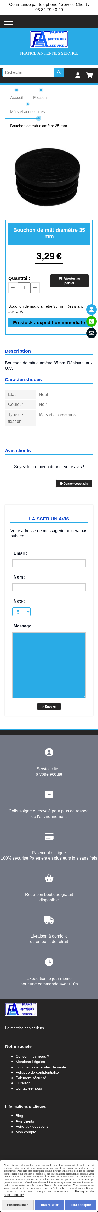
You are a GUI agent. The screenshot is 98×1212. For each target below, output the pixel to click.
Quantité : (19, 278)
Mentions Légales (30, 1061)
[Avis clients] (91, 321)
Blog (19, 1116)
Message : (24, 626)
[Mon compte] (91, 309)
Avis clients (25, 1121)
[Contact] (91, 333)
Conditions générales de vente (41, 1067)
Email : (20, 553)
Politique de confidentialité (37, 1072)
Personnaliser (17, 1205)
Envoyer (50, 706)
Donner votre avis (75, 483)
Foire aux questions (32, 1126)
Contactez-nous (29, 1088)
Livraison (23, 1083)
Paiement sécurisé (31, 1078)
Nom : (19, 577)
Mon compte (26, 1132)
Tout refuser (50, 1205)
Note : (19, 601)
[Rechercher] (59, 72)
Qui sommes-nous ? (32, 1056)
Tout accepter (81, 1205)
